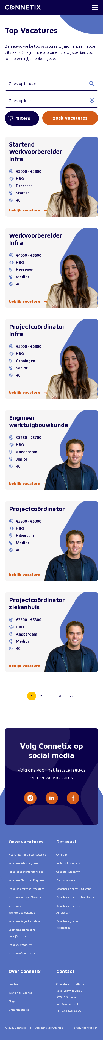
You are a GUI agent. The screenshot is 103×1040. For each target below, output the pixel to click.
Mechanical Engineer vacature (27, 854)
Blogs (12, 1001)
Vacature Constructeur (23, 953)
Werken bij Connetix (21, 992)
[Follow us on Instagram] (30, 798)
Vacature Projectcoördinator (26, 921)
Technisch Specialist (69, 863)
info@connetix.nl (67, 1003)
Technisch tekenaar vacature (26, 888)
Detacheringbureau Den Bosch (75, 897)
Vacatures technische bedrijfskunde (22, 933)
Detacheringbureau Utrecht (73, 888)
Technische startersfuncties (26, 871)
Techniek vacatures (20, 944)
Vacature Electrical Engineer (26, 880)
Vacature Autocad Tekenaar (25, 897)
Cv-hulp (61, 854)
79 (71, 696)
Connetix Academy (68, 871)
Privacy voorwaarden (85, 1027)
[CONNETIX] (23, 7)
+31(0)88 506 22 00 (68, 1010)
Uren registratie (19, 1009)
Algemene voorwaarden (49, 1027)
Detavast (66, 841)
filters (23, 118)
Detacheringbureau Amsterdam (68, 909)
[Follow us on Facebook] (73, 798)
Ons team (15, 984)
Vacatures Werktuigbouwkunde (22, 909)
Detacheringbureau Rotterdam (68, 924)
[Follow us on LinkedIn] (51, 798)
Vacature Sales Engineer (24, 863)
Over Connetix (25, 971)
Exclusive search (66, 880)
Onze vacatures (26, 841)
